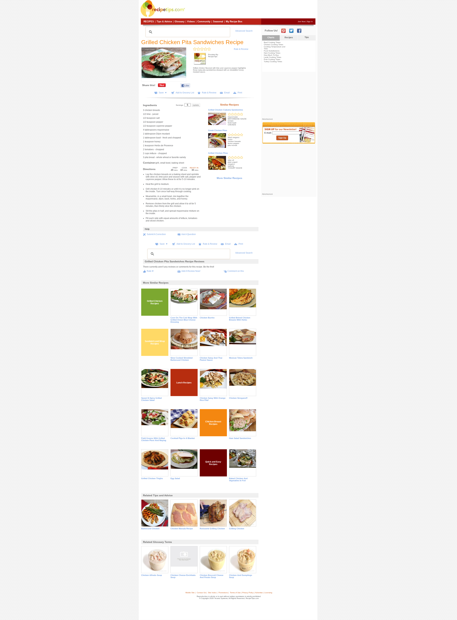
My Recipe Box (234, 21)
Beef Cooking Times (272, 42)
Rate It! (150, 271)
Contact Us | (202, 593)
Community (203, 21)
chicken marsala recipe (181, 529)
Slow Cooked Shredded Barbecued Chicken (181, 359)
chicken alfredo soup (151, 575)
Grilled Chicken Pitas (218, 153)
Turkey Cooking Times (273, 61)
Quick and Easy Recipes (213, 463)
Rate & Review (241, 49)
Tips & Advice (164, 21)
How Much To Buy (271, 55)
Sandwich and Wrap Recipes (155, 342)
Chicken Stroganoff (238, 398)
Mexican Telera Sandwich (241, 358)
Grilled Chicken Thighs (152, 478)
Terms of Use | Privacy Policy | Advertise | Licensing (251, 593)
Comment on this (235, 271)
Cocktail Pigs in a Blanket (182, 438)
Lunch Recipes (184, 382)
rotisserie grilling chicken (212, 529)
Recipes (149, 21)
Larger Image (148, 49)
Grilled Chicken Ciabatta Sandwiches (225, 110)
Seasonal (218, 21)
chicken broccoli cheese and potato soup (211, 576)
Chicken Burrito (207, 318)
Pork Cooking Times (272, 59)
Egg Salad (175, 478)
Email (227, 92)
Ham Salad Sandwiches (240, 438)
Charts (270, 37)
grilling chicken (236, 529)
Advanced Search (244, 31)
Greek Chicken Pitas (217, 130)
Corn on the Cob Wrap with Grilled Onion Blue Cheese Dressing (183, 320)
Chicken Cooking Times (273, 45)
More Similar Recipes (229, 178)
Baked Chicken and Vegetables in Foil (238, 479)
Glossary (179, 21)
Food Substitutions (271, 51)
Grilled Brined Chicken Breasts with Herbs (239, 319)
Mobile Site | (190, 593)
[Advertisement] (251, 9)
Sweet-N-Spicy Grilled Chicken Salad (151, 399)
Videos (191, 21)
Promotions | (224, 593)
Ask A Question (188, 234)
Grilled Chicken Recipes (154, 302)
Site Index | (212, 593)
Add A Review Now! (190, 271)
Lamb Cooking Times (272, 57)
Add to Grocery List (185, 92)
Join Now (301, 21)
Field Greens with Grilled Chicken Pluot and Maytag (153, 439)
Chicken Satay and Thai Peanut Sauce (211, 359)
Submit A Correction (156, 234)
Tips (307, 37)
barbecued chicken (150, 529)
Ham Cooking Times (272, 53)
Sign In (310, 21)
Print (240, 92)
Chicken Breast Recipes (213, 422)
